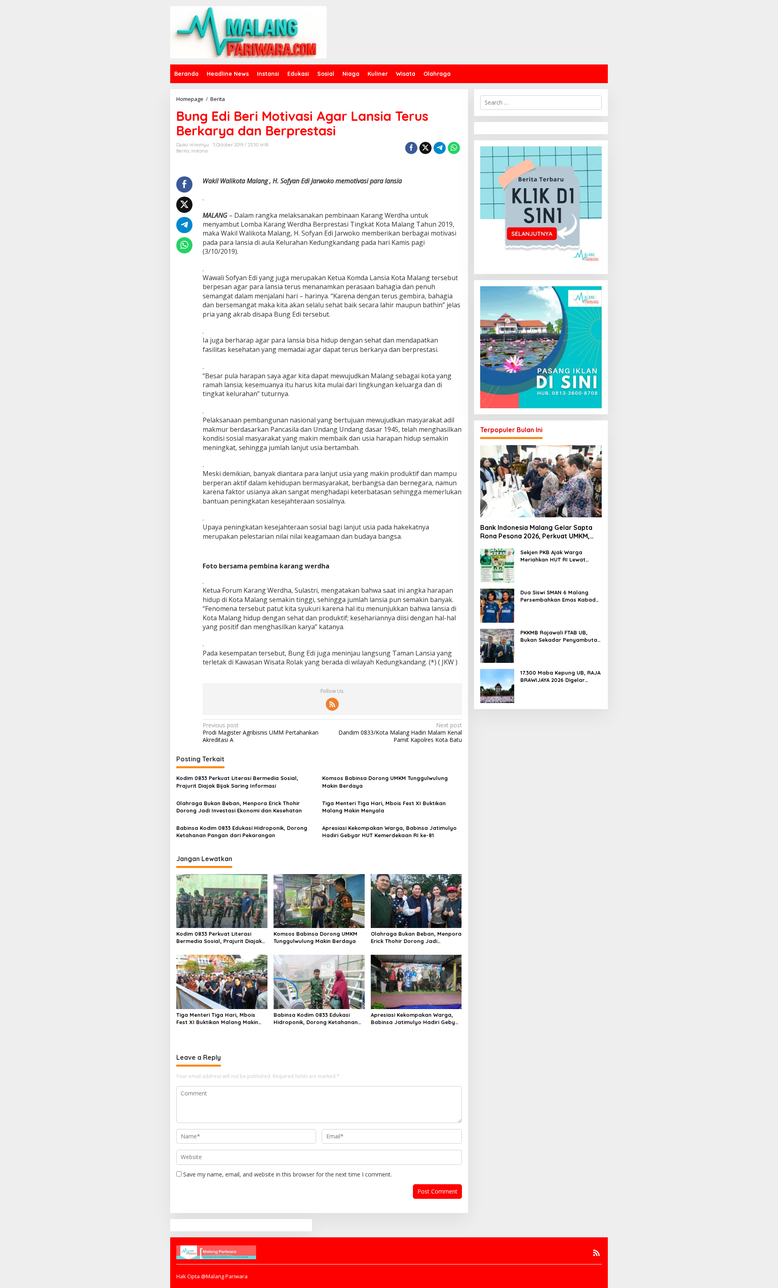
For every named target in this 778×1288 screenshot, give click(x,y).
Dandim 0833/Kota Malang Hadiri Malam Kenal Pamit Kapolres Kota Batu (400, 733)
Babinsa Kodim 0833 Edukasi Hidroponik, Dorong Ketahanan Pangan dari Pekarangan (241, 831)
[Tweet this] (425, 148)
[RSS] (332, 704)
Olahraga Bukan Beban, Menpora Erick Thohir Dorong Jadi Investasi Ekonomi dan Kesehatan (239, 807)
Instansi (199, 151)
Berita (182, 151)
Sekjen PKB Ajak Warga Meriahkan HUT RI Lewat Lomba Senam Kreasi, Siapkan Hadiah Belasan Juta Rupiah (561, 556)
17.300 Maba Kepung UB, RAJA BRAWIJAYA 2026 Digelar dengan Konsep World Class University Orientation (560, 676)
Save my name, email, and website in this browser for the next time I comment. (287, 1174)
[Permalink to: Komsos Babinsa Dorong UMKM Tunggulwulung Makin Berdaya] (319, 900)
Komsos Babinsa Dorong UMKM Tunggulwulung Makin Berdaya (385, 782)
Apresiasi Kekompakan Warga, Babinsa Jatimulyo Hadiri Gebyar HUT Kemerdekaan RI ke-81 (389, 831)
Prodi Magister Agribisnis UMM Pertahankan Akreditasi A (260, 733)
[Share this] (411, 148)
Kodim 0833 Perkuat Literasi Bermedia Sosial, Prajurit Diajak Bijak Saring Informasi (237, 782)
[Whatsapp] (454, 148)
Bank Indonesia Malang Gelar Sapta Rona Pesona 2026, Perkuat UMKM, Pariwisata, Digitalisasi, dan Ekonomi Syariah (537, 531)
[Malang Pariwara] (248, 31)
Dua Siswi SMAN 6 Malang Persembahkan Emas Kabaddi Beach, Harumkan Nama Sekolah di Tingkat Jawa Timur (560, 596)
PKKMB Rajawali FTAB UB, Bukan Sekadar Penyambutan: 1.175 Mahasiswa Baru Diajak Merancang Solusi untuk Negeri (561, 636)
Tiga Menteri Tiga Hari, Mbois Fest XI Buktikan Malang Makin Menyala (384, 807)
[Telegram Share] (440, 148)
